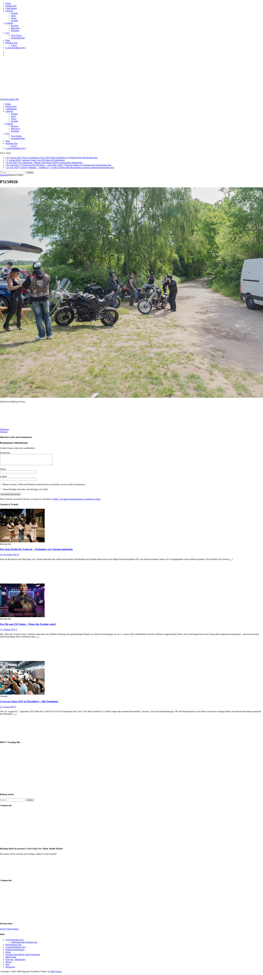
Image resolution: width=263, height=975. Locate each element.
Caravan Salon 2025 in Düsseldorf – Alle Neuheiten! (29, 701)
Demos (8, 962)
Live (7, 33)
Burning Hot (10, 6)
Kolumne (15, 30)
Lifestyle (9, 11)
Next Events (16, 35)
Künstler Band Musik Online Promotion (22, 954)
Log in (14, 45)
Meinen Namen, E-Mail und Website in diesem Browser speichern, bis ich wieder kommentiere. (44, 484)
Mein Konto (10, 957)
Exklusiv (9, 23)
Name (2, 469)
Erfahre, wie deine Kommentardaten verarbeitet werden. (76, 499)
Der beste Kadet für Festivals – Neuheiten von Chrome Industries (36, 549)
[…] (231, 559)
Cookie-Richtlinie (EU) (15, 48)
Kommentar (5, 453)
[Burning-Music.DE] (9, 99)
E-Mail (3, 476)
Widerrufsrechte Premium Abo (24, 942)
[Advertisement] (131, 77)
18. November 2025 (8, 554)
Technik (14, 20)
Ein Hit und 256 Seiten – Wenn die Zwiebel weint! (28, 624)
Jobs (7, 964)
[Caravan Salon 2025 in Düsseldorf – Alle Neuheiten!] (22, 694)
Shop (7, 40)
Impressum (10, 967)
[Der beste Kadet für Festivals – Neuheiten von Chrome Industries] (22, 541)
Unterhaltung (11, 8)
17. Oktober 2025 (7, 629)
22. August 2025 (7, 707)
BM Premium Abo (13, 944)
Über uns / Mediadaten (15, 959)
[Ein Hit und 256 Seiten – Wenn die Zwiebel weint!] (22, 616)
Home (8, 3)
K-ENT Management (9, 929)
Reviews (14, 25)
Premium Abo (11, 43)
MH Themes (56, 971)
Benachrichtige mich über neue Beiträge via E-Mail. (25, 489)
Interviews (15, 28)
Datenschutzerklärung (14, 949)
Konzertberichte (18, 38)
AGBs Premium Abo (14, 940)
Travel (13, 18)
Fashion (14, 13)
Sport (13, 16)
